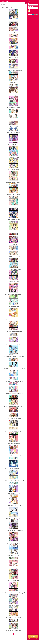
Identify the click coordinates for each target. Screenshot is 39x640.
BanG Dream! (4, 4)
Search (29, 3)
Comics (29, 9)
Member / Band (30, 6)
